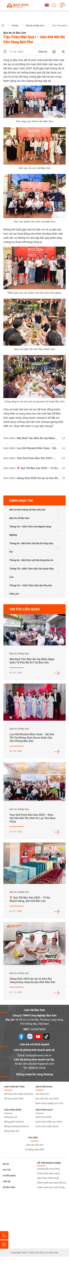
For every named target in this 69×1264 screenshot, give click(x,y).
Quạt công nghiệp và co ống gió (49, 1104)
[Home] (3, 25)
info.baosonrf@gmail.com (38, 1063)
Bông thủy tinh (11, 1131)
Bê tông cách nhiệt (13, 1098)
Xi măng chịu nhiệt (34, 1149)
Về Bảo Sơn (9, 1187)
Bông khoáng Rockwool (16, 1126)
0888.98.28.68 (37, 1067)
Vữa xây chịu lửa (34, 1144)
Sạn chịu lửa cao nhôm (47, 1098)
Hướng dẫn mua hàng (48, 1168)
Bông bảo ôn (10, 1117)
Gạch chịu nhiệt (43, 1117)
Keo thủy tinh (42, 1094)
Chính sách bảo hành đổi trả (51, 1182)
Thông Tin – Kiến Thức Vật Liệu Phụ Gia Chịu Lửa (30, 589)
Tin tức (7, 1170)
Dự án (6, 1164)
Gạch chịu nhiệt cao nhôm (48, 1121)
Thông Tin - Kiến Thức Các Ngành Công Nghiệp (30, 530)
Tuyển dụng (9, 1175)
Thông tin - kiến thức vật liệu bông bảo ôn (31, 560)
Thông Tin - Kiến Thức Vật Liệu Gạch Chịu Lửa (31, 572)
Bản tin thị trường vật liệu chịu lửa (27, 509)
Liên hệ (6, 1181)
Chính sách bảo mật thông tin (50, 1188)
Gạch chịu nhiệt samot (47, 1126)
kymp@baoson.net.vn (38, 1055)
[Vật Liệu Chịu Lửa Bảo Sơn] (18, 5)
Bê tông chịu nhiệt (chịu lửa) (18, 1094)
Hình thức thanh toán (48, 1178)
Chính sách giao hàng (48, 1173)
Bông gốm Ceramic (14, 1121)
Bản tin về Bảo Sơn (19, 518)
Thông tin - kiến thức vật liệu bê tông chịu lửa (31, 547)
